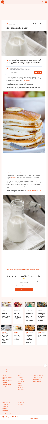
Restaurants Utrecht (37, 373)
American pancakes (31, 190)
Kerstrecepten (21, 371)
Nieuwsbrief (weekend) (7, 380)
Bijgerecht (20, 383)
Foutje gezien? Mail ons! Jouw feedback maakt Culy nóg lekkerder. (22, 269)
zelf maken (14, 177)
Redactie (10, 22)
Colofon (4, 375)
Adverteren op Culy (6, 384)
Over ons (4, 373)
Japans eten (5, 406)
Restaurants (36, 369)
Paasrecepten (21, 402)
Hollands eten (5, 410)
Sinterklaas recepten (22, 394)
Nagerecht (20, 385)
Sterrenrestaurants (37, 379)
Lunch (19, 375)
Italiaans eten (5, 400)
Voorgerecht (20, 379)
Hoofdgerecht (21, 381)
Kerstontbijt (20, 400)
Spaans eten (5, 404)
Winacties (4, 382)
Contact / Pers (5, 371)
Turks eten (4, 398)
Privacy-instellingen (7, 413)
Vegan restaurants (37, 381)
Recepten (20, 369)
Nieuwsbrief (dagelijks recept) (7, 378)
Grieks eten (4, 396)
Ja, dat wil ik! (24, 289)
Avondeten (20, 377)
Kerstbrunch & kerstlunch (23, 398)
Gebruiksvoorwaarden (7, 386)
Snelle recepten (21, 389)
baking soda (27, 80)
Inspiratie (15, 22)
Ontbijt (19, 373)
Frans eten (4, 408)
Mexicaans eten (5, 394)
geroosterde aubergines (28, 192)
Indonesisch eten (6, 402)
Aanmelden (38, 72)
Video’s (35, 392)
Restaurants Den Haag (38, 377)
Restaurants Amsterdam (38, 371)
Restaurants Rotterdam (38, 375)
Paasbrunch (20, 404)
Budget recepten (21, 387)
